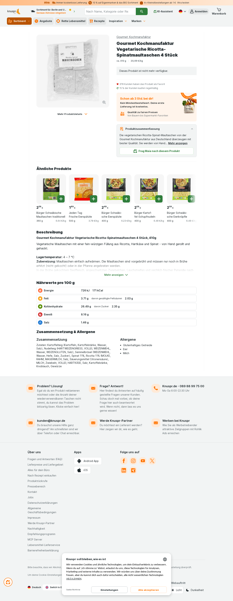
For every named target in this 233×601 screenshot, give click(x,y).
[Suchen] (142, 11)
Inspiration (116, 21)
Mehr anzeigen (177, 143)
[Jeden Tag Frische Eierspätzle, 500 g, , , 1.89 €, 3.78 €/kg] (84, 189)
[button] (198, 11)
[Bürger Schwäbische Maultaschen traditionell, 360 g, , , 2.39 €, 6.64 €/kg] (51, 189)
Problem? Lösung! (50, 386)
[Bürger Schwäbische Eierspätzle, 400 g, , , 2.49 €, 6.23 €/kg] (116, 189)
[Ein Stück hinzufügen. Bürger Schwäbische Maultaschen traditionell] (61, 199)
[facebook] (123, 460)
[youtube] (142, 460)
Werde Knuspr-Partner (116, 420)
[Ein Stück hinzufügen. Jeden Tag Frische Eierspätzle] (93, 199)
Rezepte (99, 21)
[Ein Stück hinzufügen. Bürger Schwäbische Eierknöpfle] (191, 199)
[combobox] (110, 11)
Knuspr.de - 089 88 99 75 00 (183, 386)
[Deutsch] (182, 11)
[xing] (133, 470)
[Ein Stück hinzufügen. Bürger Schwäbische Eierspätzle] (126, 199)
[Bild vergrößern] (104, 102)
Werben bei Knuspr (176, 420)
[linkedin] (123, 470)
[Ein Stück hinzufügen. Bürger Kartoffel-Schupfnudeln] (159, 199)
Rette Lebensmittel (73, 21)
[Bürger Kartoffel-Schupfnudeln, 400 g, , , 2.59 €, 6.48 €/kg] (149, 189)
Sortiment (19, 21)
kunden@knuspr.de (51, 420)
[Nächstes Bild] (189, 189)
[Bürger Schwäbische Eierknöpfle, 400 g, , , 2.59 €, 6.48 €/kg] (182, 189)
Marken (136, 21)
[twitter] (152, 460)
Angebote (46, 21)
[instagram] (133, 460)
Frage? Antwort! (111, 386)
